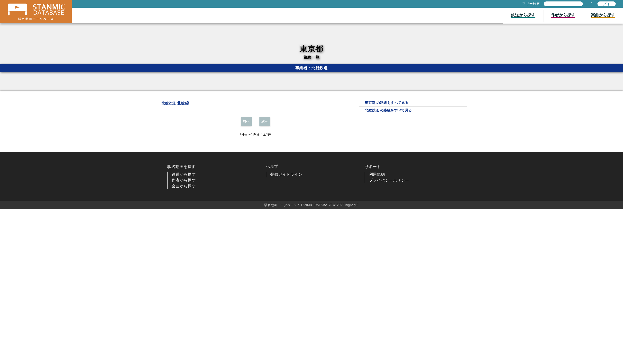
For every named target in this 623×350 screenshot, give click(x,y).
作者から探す (184, 180)
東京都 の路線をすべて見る (386, 103)
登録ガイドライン (286, 174)
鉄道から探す (184, 174)
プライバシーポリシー (389, 180)
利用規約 (377, 174)
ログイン (606, 4)
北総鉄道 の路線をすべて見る (388, 110)
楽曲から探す (184, 186)
